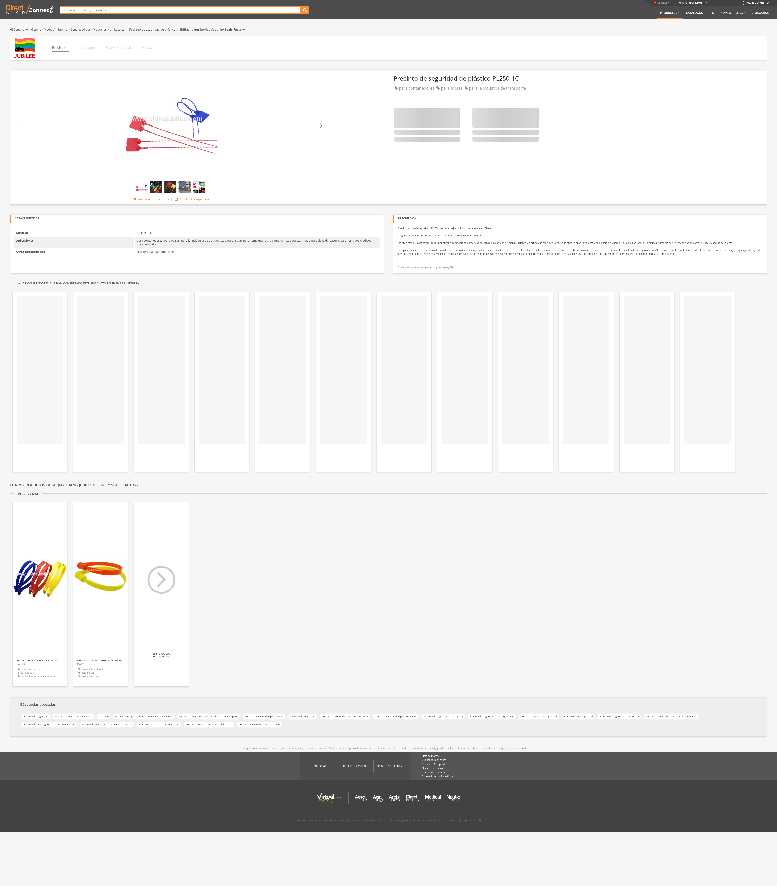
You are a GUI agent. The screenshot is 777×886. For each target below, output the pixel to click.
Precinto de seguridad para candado (259, 724)
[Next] (321, 126)
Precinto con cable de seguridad (539, 716)
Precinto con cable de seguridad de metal (209, 724)
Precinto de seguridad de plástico (73, 716)
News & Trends (731, 13)
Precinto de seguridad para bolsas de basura (107, 724)
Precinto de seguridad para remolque (396, 716)
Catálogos (694, 13)
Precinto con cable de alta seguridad (158, 724)
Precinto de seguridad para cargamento (491, 716)
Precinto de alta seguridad (578, 716)
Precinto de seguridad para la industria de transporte (208, 716)
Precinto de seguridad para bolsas (264, 716)
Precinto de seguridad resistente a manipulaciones (143, 716)
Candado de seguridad (302, 716)
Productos (668, 13)
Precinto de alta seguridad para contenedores (49, 724)
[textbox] (180, 10)
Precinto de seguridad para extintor (619, 716)
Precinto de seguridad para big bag (443, 716)
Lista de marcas (431, 756)
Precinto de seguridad (35, 716)
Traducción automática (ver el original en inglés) (425, 267)
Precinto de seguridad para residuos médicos (671, 716)
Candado (104, 716)
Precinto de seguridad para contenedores (345, 716)
